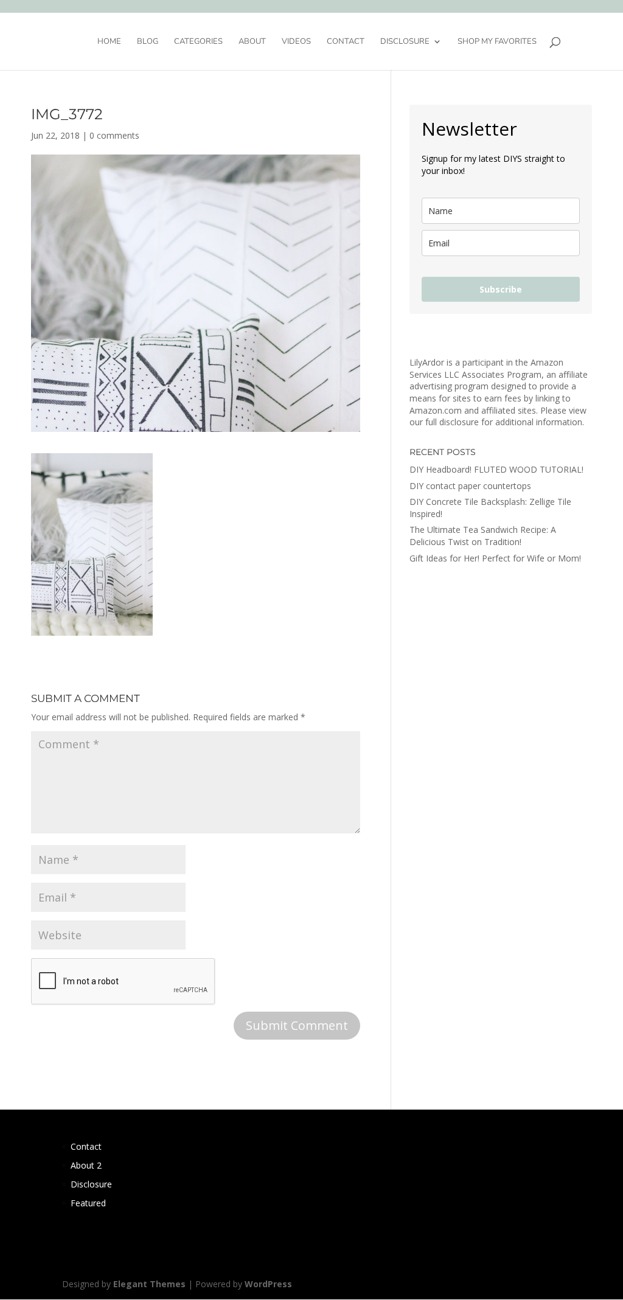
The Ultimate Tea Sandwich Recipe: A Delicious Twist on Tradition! (482, 535)
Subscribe (500, 289)
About (252, 42)
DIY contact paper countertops (470, 486)
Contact (345, 42)
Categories (198, 42)
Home (109, 42)
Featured (88, 1203)
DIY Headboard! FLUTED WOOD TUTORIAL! (496, 469)
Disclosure (405, 42)
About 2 (86, 1165)
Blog (147, 42)
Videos (296, 42)
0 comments (114, 135)
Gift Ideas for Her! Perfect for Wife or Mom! (495, 558)
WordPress (268, 1284)
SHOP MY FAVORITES (497, 42)
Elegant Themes (149, 1284)
